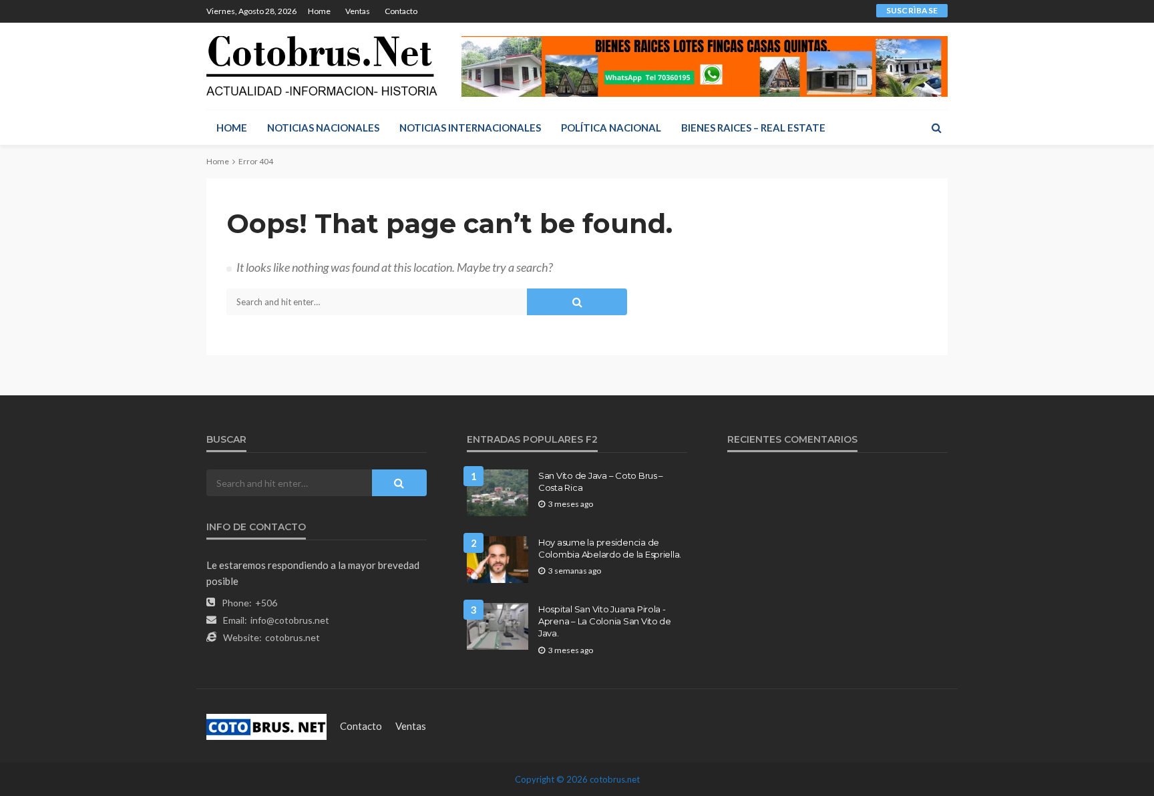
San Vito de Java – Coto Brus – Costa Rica (600, 481)
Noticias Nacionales (323, 128)
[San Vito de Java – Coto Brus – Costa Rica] (497, 492)
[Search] (936, 127)
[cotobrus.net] (321, 66)
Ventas (357, 11)
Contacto (401, 11)
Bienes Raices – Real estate (753, 128)
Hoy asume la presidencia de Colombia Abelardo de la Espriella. (609, 548)
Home (319, 11)
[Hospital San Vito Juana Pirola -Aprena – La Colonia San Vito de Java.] (497, 626)
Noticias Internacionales (470, 128)
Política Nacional (611, 128)
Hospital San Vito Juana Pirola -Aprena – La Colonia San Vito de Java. (604, 621)
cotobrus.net (292, 637)
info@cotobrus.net (289, 620)
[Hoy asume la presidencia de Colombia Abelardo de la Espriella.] (497, 559)
